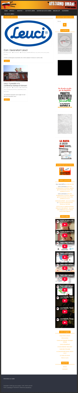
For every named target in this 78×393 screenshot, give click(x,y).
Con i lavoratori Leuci (16, 50)
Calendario (65, 10)
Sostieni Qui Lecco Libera (44, 10)
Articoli (11, 10)
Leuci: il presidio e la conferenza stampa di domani (15, 84)
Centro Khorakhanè (65, 344)
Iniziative (19, 10)
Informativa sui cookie (9, 378)
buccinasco (23, 52)
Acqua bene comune (65, 335)
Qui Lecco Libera (9, 14)
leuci (45, 52)
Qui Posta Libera (30, 10)
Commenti (64, 369)
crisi (36, 52)
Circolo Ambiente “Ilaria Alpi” (65, 346)
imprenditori (20, 89)
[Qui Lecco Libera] (39, 2)
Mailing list (56, 10)
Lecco (42, 52)
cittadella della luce (31, 52)
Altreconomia (64, 338)
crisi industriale (9, 89)
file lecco (15, 89)
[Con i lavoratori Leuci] (28, 20)
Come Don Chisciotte (65, 349)
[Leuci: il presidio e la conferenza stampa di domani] (15, 66)
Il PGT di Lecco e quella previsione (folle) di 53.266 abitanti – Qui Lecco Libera (65, 208)
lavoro (39, 52)
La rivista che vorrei (65, 355)
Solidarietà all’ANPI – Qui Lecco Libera (64, 201)
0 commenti (16, 52)
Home (6, 10)
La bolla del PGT (70, 184)
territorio (6, 54)
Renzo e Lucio (64, 358)
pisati (48, 52)
